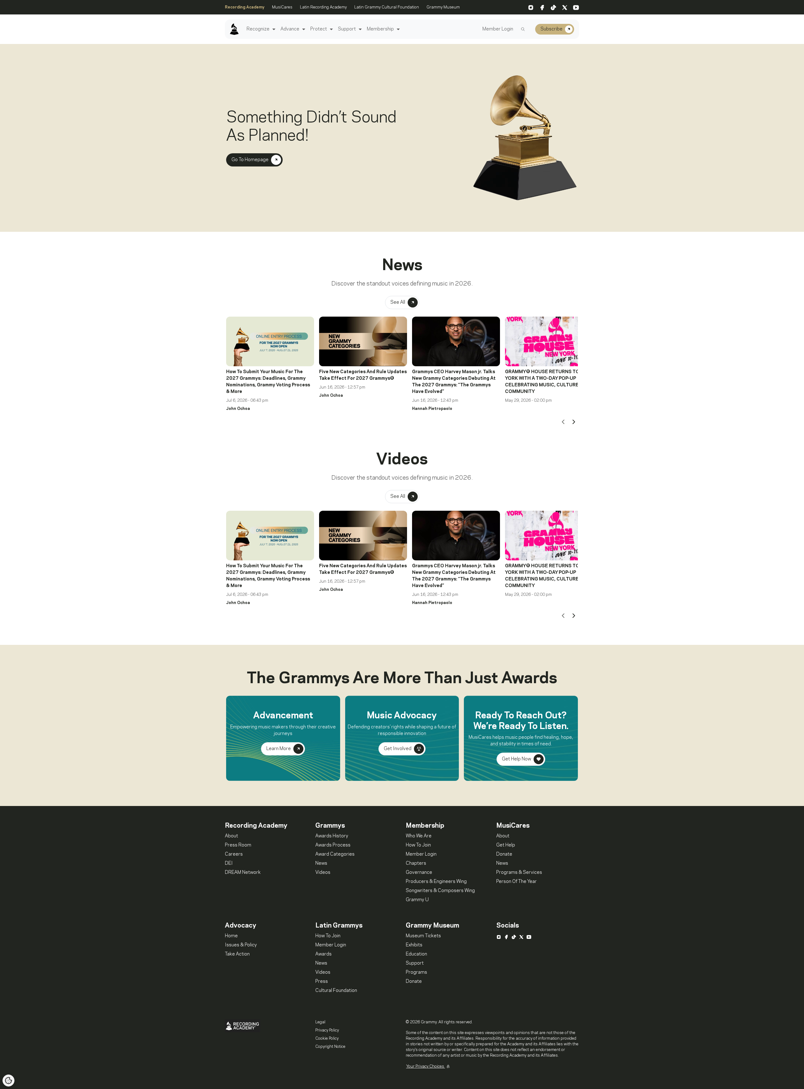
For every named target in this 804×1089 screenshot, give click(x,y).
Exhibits (414, 945)
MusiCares (282, 7)
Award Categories (335, 854)
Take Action (237, 954)
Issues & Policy (241, 945)
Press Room (238, 845)
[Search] (523, 29)
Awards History (331, 836)
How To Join (418, 845)
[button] (273, 29)
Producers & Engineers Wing (436, 881)
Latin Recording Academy (323, 7)
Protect (318, 29)
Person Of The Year (516, 881)
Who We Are (419, 836)
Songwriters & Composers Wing (440, 891)
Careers (234, 854)
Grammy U (417, 900)
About (231, 836)
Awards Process (332, 845)
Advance (289, 29)
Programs (416, 972)
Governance (419, 872)
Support (347, 29)
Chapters (416, 863)
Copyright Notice (330, 1046)
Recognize (258, 29)
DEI (229, 863)
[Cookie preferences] (8, 1080)
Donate (504, 854)
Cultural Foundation (336, 990)
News (321, 863)
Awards (323, 954)
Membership (380, 29)
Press (321, 981)
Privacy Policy (327, 1030)
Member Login (497, 29)
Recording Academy (244, 7)
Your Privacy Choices (425, 1066)
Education (416, 954)
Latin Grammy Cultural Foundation (386, 7)
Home (231, 936)
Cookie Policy (327, 1038)
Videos (322, 872)
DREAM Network (243, 872)
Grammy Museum (443, 7)
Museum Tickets (423, 936)
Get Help (505, 845)
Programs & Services (519, 872)
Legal (320, 1022)
